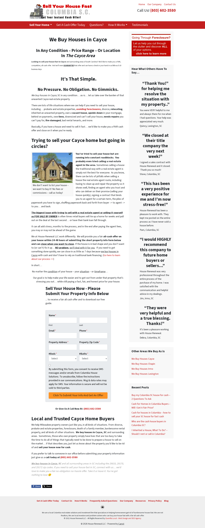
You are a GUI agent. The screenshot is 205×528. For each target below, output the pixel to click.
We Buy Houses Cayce (143, 359)
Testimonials (140, 25)
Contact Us (170, 4)
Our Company (154, 4)
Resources (141, 500)
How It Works (116, 25)
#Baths (83, 354)
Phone (83, 330)
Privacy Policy (155, 500)
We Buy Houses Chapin (143, 364)
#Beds (53, 354)
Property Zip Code (89, 342)
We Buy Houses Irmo (142, 369)
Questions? (96, 25)
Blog (166, 500)
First (50, 325)
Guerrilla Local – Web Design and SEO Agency (123, 518)
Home (141, 4)
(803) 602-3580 (163, 10)
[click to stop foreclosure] (151, 45)
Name (52, 315)
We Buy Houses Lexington (145, 374)
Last (81, 325)
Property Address (58, 342)
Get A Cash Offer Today (70, 25)
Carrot (121, 523)
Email (52, 330)
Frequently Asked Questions (103, 500)
